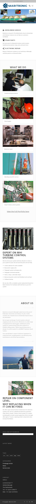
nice (7, 455)
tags (15, 455)
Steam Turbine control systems (12, 205)
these (18, 455)
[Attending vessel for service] (18, 164)
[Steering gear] (18, 108)
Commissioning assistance (11, 93)
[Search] (28, 5)
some (11, 455)
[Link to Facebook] (24, 501)
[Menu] (32, 6)
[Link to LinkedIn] (29, 501)
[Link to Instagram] (27, 501)
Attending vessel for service (11, 177)
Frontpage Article (8, 463)
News (4, 466)
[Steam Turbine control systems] (18, 192)
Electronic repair (8, 149)
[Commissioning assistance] (18, 80)
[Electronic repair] (18, 136)
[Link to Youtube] (32, 501)
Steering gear (7, 121)
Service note (6, 468)
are (4, 455)
